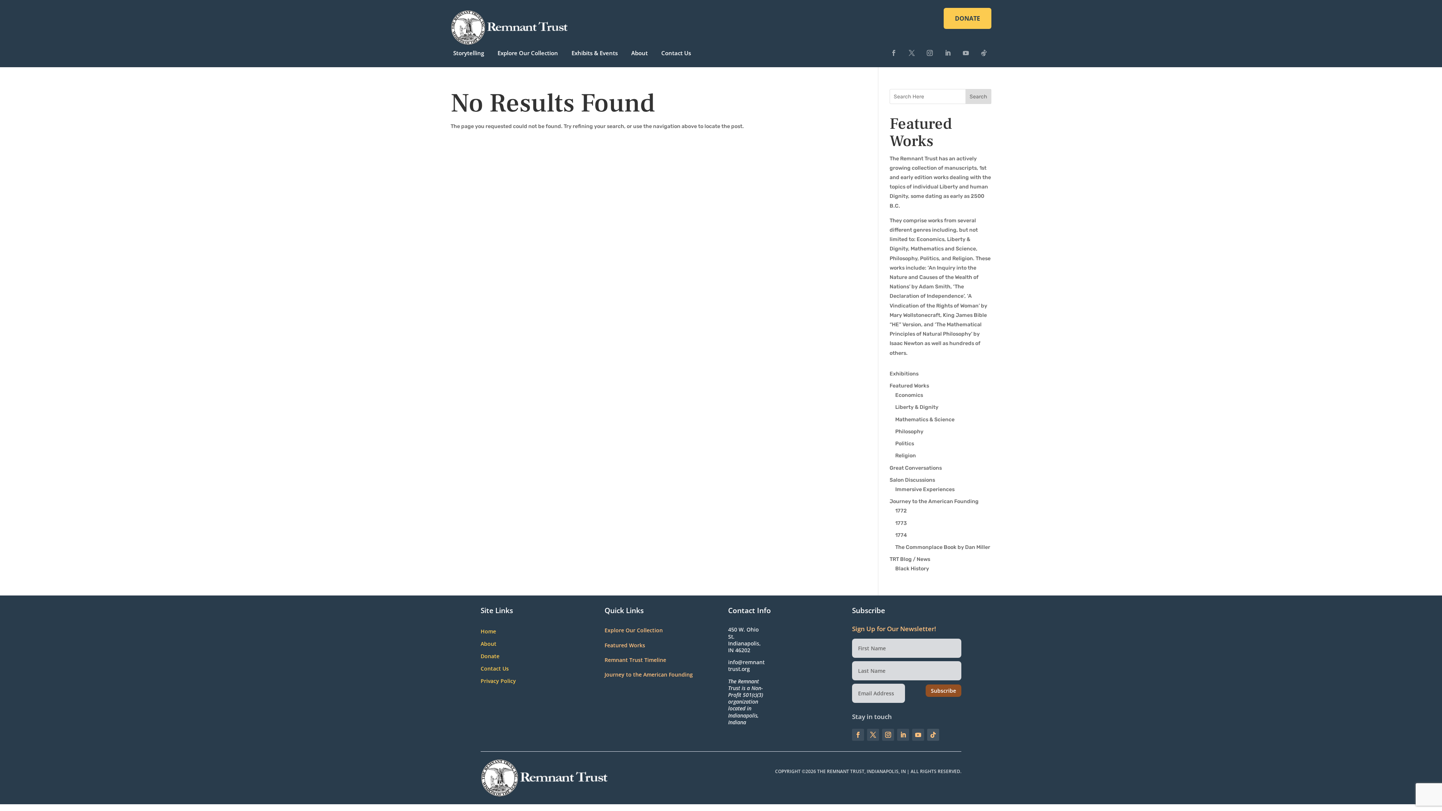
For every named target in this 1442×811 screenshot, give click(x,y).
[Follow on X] (911, 52)
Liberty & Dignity (916, 407)
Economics (909, 395)
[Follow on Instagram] (929, 52)
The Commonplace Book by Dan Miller (942, 547)
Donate (490, 656)
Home (488, 632)
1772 (901, 511)
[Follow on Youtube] (965, 52)
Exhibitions (904, 374)
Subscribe (943, 690)
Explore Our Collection (528, 53)
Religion (905, 455)
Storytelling (468, 53)
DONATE (967, 18)
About (639, 53)
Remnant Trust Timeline (635, 659)
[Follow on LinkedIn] (947, 52)
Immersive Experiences (925, 489)
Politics (904, 443)
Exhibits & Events (595, 53)
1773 (901, 523)
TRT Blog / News (910, 559)
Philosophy (909, 431)
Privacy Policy (498, 681)
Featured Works (909, 386)
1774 (901, 535)
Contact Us (676, 53)
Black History (912, 568)
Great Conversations (916, 468)
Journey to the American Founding (934, 501)
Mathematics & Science (925, 419)
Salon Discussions (912, 480)
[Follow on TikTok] (983, 52)
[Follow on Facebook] (893, 52)
